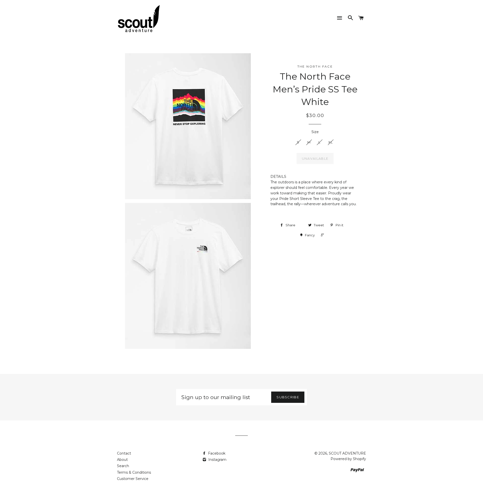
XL (330, 142)
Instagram (216, 459)
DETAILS (278, 176)
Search (123, 466)
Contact (124, 453)
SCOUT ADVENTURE (347, 453)
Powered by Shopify (348, 459)
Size (315, 132)
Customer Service (132, 478)
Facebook (216, 453)
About (122, 459)
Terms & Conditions (134, 472)
